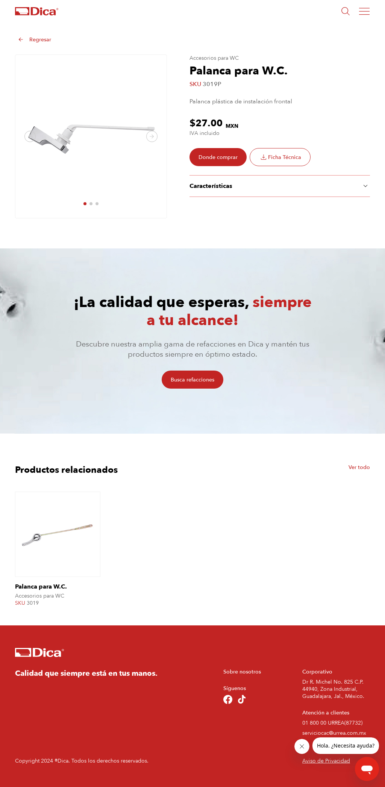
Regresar (40, 39)
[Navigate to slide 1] (85, 204)
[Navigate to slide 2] (91, 204)
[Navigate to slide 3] (97, 204)
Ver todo (359, 467)
